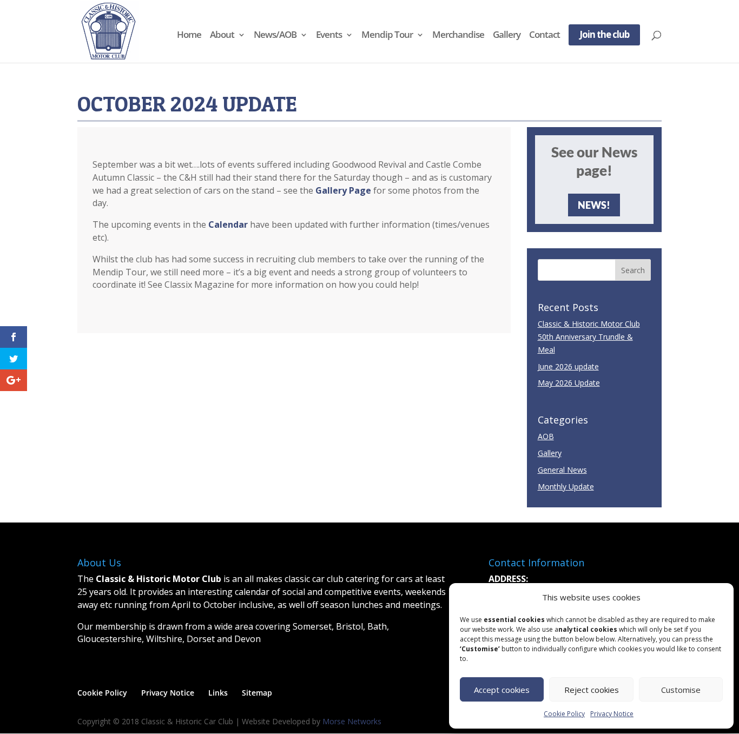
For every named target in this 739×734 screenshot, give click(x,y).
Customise (681, 689)
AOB (546, 436)
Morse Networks (351, 721)
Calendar (228, 224)
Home (189, 36)
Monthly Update (566, 486)
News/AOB (275, 36)
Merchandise (458, 36)
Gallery (506, 36)
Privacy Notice (612, 713)
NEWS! (594, 205)
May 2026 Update (569, 383)
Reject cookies (591, 689)
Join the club (604, 36)
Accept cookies (502, 689)
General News (562, 470)
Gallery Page (343, 190)
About (222, 36)
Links (218, 692)
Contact (544, 36)
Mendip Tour (387, 36)
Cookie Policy (564, 713)
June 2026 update (568, 366)
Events (329, 36)
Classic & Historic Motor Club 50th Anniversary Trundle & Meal (589, 337)
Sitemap (257, 692)
